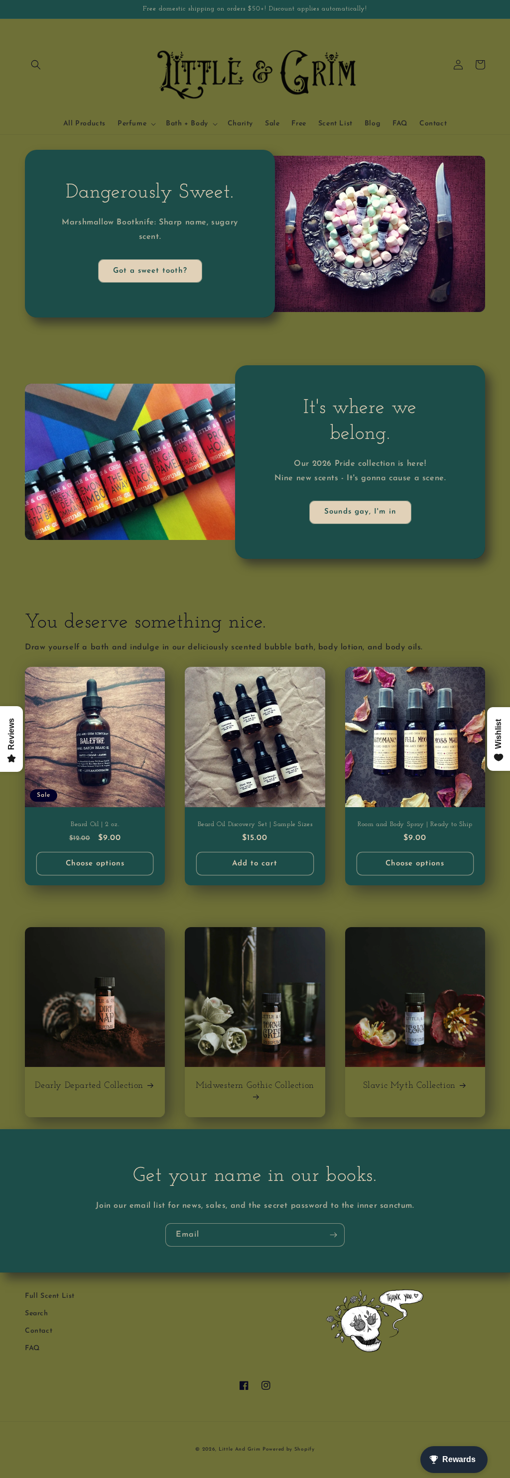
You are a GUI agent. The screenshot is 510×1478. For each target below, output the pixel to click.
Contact (38, 1331)
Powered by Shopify (288, 1449)
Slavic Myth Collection (409, 1085)
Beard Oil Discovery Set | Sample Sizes (255, 824)
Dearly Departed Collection (89, 1085)
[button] (36, 65)
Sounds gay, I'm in (360, 512)
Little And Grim (239, 1449)
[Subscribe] (333, 1235)
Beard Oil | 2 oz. (95, 824)
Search (36, 1313)
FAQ (32, 1348)
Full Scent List (50, 1296)
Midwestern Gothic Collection (255, 1085)
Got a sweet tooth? (150, 271)
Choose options (95, 863)
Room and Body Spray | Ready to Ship (415, 824)
